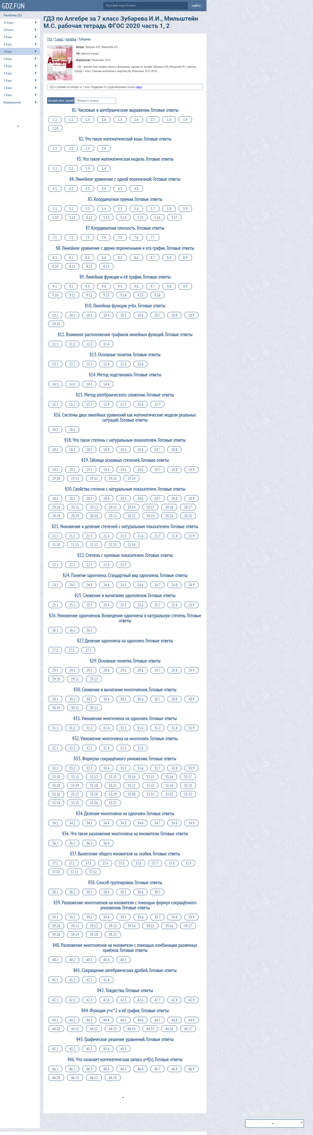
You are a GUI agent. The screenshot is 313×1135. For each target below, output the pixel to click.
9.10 (55, 295)
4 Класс (8, 73)
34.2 (72, 822)
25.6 (140, 604)
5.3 (87, 208)
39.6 (140, 917)
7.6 (136, 237)
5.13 (106, 217)
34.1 (55, 822)
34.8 (174, 822)
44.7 (157, 1020)
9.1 (55, 286)
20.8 (174, 498)
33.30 (131, 794)
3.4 (104, 168)
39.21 (113, 934)
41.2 (72, 979)
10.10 (56, 323)
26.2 (72, 630)
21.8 (174, 535)
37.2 (72, 863)
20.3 (89, 498)
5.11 (72, 217)
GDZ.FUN (13, 6)
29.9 (191, 670)
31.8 (174, 727)
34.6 (140, 822)
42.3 (89, 999)
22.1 (55, 564)
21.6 (140, 535)
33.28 (94, 794)
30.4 (106, 699)
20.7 (157, 498)
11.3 (89, 343)
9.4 (104, 286)
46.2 (72, 1068)
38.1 (55, 891)
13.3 (89, 364)
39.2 (72, 917)
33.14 (131, 776)
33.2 (72, 768)
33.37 (113, 802)
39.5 (123, 917)
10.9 (191, 315)
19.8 (174, 469)
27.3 (88, 650)
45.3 (89, 1048)
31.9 (191, 727)
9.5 (120, 286)
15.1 (55, 404)
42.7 (157, 999)
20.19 (75, 515)
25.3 (89, 604)
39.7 (157, 917)
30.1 (55, 699)
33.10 (56, 776)
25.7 (157, 604)
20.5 (123, 498)
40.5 (123, 959)
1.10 (55, 128)
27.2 (72, 650)
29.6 (140, 670)
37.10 (56, 871)
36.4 (106, 843)
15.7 (157, 404)
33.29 (113, 794)
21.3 (89, 535)
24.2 (72, 584)
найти (196, 5)
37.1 (55, 863)
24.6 (140, 584)
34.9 (191, 822)
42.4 (106, 999)
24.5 (123, 584)
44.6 (140, 1020)
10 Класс (9, 30)
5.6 (136, 208)
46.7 (157, 1068)
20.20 (94, 515)
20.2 (72, 498)
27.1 (55, 650)
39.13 (113, 925)
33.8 (174, 768)
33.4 (106, 768)
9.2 (71, 286)
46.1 (55, 1068)
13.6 (140, 364)
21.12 (94, 544)
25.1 (55, 604)
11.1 (55, 343)
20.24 (169, 515)
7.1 (55, 237)
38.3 (89, 891)
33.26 (56, 794)
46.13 (113, 1077)
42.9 (191, 999)
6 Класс (8, 59)
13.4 (106, 364)
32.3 (89, 748)
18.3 (89, 449)
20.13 (113, 507)
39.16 (169, 925)
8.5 (120, 257)
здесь (139, 87)
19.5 (123, 469)
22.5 (123, 564)
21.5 (123, 535)
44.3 (89, 1020)
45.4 (106, 1048)
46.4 (106, 1068)
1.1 (55, 119)
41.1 (55, 979)
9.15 (140, 295)
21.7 (157, 535)
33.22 (131, 785)
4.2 (71, 188)
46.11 (75, 1077)
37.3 (88, 863)
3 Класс (8, 80)
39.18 (56, 934)
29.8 (174, 670)
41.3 (89, 979)
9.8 (169, 286)
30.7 (157, 699)
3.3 (87, 168)
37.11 (74, 871)
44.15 (150, 1028)
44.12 (94, 1028)
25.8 (174, 604)
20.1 (55, 498)
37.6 (138, 863)
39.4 (106, 917)
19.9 (191, 469)
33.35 (75, 802)
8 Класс (8, 44)
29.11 (75, 679)
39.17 (188, 925)
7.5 (120, 237)
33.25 (188, 785)
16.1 (55, 429)
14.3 (89, 384)
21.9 (191, 535)
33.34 (56, 802)
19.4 (106, 469)
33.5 (123, 768)
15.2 (72, 404)
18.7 (157, 449)
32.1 (55, 748)
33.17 (188, 776)
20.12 (94, 507)
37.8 (172, 863)
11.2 (72, 343)
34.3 (89, 822)
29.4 (106, 670)
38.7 (157, 891)
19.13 (113, 478)
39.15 (150, 925)
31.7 (157, 727)
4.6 (136, 188)
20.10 (56, 507)
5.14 (123, 217)
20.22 (131, 515)
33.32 (169, 794)
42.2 (72, 999)
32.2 (72, 748)
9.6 (136, 286)
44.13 (113, 1028)
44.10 (56, 1028)
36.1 (55, 843)
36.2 (72, 843)
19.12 (94, 478)
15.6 (140, 404)
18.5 (123, 449)
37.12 (93, 871)
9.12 (89, 295)
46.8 (174, 1068)
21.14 (131, 544)
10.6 (140, 315)
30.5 (123, 699)
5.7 (153, 208)
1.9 (185, 119)
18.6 (140, 449)
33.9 (191, 768)
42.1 (55, 999)
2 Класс (8, 88)
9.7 (153, 286)
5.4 (104, 208)
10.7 (157, 315)
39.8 (174, 917)
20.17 (188, 507)
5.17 (174, 217)
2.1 (55, 148)
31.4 (106, 727)
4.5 (120, 188)
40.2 (72, 959)
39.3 (89, 917)
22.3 (89, 564)
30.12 (94, 707)
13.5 (123, 364)
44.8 (174, 1020)
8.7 (153, 257)
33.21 (113, 785)
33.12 (94, 776)
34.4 (106, 822)
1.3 (87, 119)
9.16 (157, 295)
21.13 (113, 544)
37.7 (155, 863)
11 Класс (9, 22)
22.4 (106, 564)
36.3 (89, 843)
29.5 (123, 670)
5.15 (140, 217)
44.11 (75, 1028)
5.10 (55, 217)
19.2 (72, 469)
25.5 (123, 604)
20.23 (150, 515)
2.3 (87, 148)
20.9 (191, 498)
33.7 (157, 768)
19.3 (89, 469)
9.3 (87, 286)
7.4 (104, 237)
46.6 (140, 1068)
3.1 (55, 168)
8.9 (185, 257)
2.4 (104, 148)
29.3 (89, 670)
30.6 (140, 699)
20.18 (56, 515)
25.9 (191, 604)
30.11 (75, 707)
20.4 (106, 498)
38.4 (106, 891)
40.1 (55, 959)
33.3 (89, 768)
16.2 (72, 429)
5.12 (89, 217)
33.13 (113, 776)
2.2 (71, 148)
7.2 (71, 237)
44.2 (72, 1020)
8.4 (104, 257)
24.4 (106, 584)
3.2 (71, 168)
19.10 (56, 478)
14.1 (55, 384)
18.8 (174, 449)
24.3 (89, 584)
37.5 (122, 863)
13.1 (55, 364)
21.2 (72, 535)
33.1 (55, 768)
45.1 (55, 1048)
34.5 (123, 822)
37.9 (188, 863)
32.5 (123, 748)
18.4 (106, 449)
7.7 (153, 237)
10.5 (123, 315)
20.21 (113, 515)
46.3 (89, 1068)
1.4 (104, 119)
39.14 (131, 925)
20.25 (188, 515)
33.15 (150, 776)
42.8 (174, 999)
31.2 (72, 727)
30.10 (56, 707)
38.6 (140, 891)
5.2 (71, 208)
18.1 (55, 449)
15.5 (123, 404)
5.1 (55, 208)
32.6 (140, 748)
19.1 (55, 469)
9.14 (123, 295)
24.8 (174, 584)
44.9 (191, 1020)
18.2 (72, 449)
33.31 (150, 794)
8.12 (89, 266)
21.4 (106, 535)
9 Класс (8, 37)
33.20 (94, 785)
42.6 (140, 999)
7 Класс (8, 51)
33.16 (169, 776)
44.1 (55, 1020)
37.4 (105, 863)
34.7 (157, 822)
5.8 (169, 208)
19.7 (157, 469)
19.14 (131, 478)
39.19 (75, 934)
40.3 (89, 959)
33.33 (188, 794)
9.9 (185, 286)
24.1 (55, 584)
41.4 (106, 979)
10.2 (72, 315)
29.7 (157, 670)
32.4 (106, 748)
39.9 (191, 917)
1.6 (136, 119)
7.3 (87, 237)
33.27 (75, 794)
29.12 (94, 679)
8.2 (71, 257)
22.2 (72, 564)
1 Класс (8, 95)
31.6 (140, 727)
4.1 (55, 188)
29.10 (56, 679)
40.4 (106, 959)
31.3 (89, 727)
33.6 (140, 768)
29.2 (72, 670)
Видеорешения (12, 102)
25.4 (106, 604)
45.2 (72, 1048)
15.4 (106, 404)
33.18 (56, 785)
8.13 (106, 266)
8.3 (87, 257)
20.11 (75, 507)
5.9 (185, 208)
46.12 (94, 1077)
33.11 (75, 776)
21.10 (56, 544)
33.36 (94, 802)
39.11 (75, 925)
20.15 (150, 507)
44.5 (123, 1020)
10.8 (174, 315)
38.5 (123, 891)
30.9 (191, 699)
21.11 (75, 544)
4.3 (87, 188)
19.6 (140, 469)
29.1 (55, 670)
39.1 (55, 917)
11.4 (106, 343)
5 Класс (8, 66)
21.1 (55, 535)
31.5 (123, 727)
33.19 (75, 785)
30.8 (174, 699)
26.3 (89, 630)
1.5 (120, 119)
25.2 (72, 604)
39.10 (56, 925)
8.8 (169, 257)
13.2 (72, 364)
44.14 (131, 1028)
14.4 (106, 384)
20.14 (131, 507)
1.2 (71, 119)
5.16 (157, 217)
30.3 (89, 699)
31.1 (55, 727)
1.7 (153, 119)
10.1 (55, 315)
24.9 (191, 584)
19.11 (75, 478)
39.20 (94, 934)
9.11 (72, 295)
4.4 (104, 188)
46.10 (56, 1077)
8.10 (55, 266)
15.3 (89, 404)
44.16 (169, 1028)
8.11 (72, 266)
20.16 (169, 507)
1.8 (169, 119)
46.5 (123, 1068)
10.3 (89, 315)
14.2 (72, 384)
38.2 (72, 891)
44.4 (106, 1020)
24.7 (157, 584)
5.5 (120, 208)
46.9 (191, 1068)
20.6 (140, 498)
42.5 (123, 999)
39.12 (94, 925)
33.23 (150, 785)
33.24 (169, 785)
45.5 (123, 1048)
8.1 (55, 257)
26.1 (55, 630)
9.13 (106, 295)
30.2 (72, 699)
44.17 (188, 1028)
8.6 (136, 257)
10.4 (106, 315)
